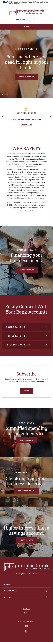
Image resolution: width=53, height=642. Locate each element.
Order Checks (26, 124)
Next (50, 116)
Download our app (26, 77)
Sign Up (26, 391)
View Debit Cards (26, 440)
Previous (2, 116)
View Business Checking (26, 490)
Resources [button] (10, 591)
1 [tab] (2, 94)
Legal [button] (7, 597)
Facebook (26, 609)
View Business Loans (26, 270)
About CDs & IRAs (26, 540)
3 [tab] (7, 94)
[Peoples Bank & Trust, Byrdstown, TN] (26, 12)
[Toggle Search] (34, 19)
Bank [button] (7, 584)
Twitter (26, 613)
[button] (26, 327)
